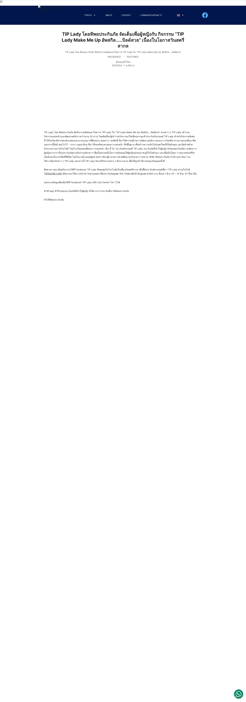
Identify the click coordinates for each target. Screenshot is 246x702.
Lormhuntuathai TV (151, 15)
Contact (126, 15)
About (108, 15)
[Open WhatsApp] (238, 694)
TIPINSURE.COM (53, 173)
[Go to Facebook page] (205, 15)
